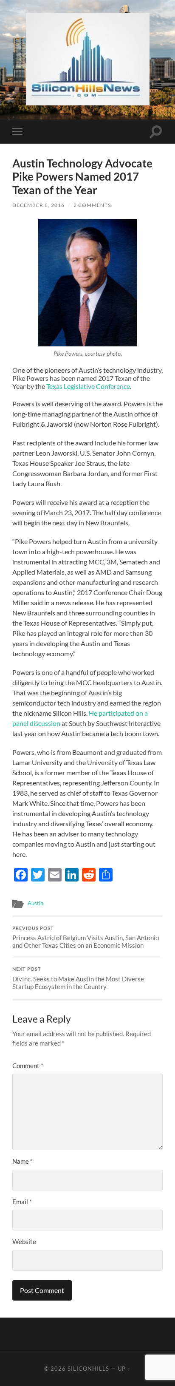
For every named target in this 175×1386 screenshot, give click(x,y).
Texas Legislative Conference (88, 386)
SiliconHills (88, 1368)
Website (24, 1241)
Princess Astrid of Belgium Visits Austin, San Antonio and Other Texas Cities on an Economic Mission (85, 938)
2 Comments (92, 205)
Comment (27, 1065)
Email (22, 1201)
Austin (35, 903)
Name (22, 1161)
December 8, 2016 (38, 205)
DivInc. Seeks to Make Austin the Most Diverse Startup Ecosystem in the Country (78, 978)
